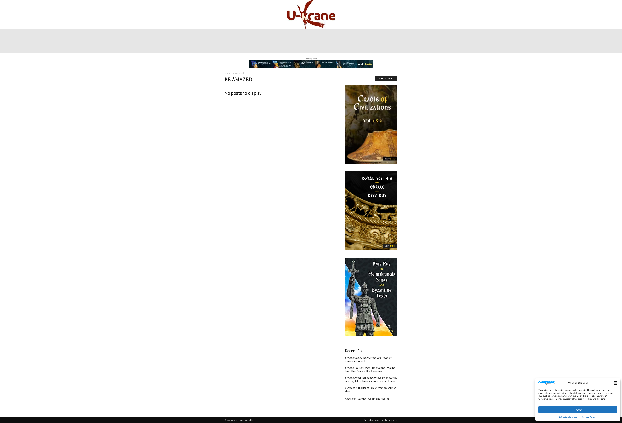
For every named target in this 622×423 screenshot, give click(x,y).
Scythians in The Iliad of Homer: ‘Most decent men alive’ (370, 390)
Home (227, 73)
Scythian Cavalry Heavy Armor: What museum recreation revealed (368, 359)
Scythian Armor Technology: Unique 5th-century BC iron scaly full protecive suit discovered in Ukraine (371, 380)
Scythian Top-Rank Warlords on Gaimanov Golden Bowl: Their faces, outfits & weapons (370, 369)
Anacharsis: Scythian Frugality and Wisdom (367, 398)
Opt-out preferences (568, 417)
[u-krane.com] (311, 14)
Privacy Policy (588, 417)
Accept (578, 409)
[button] (615, 383)
